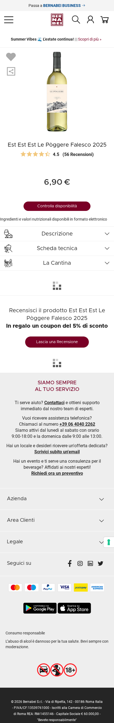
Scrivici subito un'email (57, 451)
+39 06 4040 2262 (77, 424)
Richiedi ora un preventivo (57, 473)
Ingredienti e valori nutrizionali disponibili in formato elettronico (53, 219)
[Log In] (90, 19)
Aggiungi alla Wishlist (12, 57)
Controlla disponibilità (57, 206)
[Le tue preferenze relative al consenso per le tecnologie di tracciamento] (108, 542)
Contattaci (54, 402)
